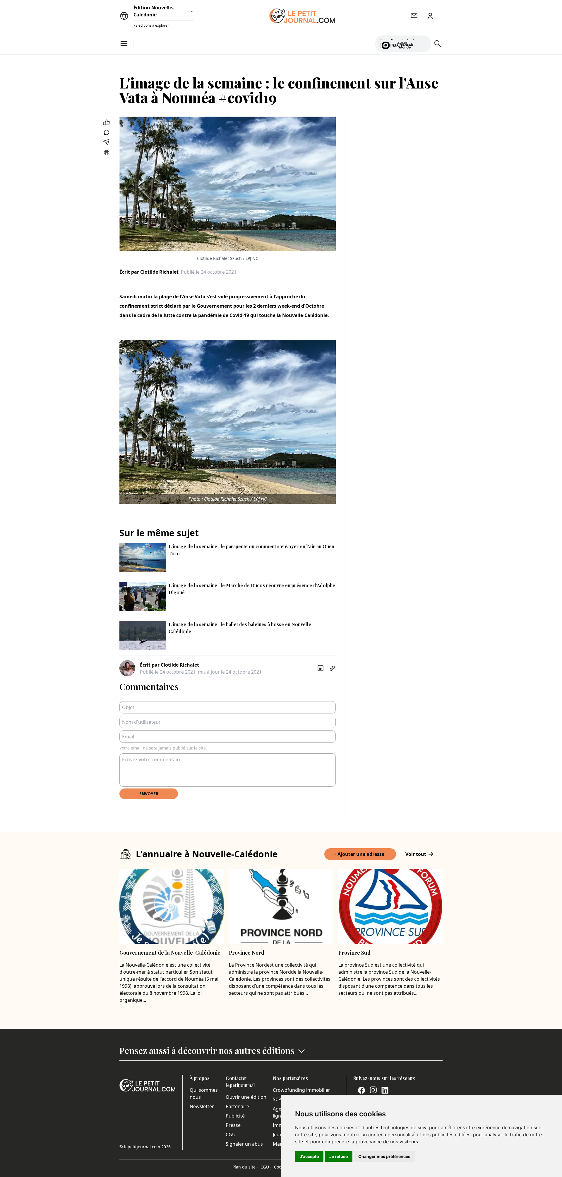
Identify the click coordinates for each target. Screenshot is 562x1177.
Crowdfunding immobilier (301, 1090)
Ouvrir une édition (246, 1097)
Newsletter (202, 1106)
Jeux (277, 1134)
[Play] (423, 44)
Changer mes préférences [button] (384, 1156)
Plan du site (245, 1167)
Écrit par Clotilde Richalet (149, 272)
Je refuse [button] (338, 1156)
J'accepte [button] (309, 1156)
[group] (423, 42)
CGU (231, 1134)
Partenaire (237, 1106)
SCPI (278, 1099)
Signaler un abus (244, 1144)
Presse (233, 1125)
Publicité (235, 1116)
